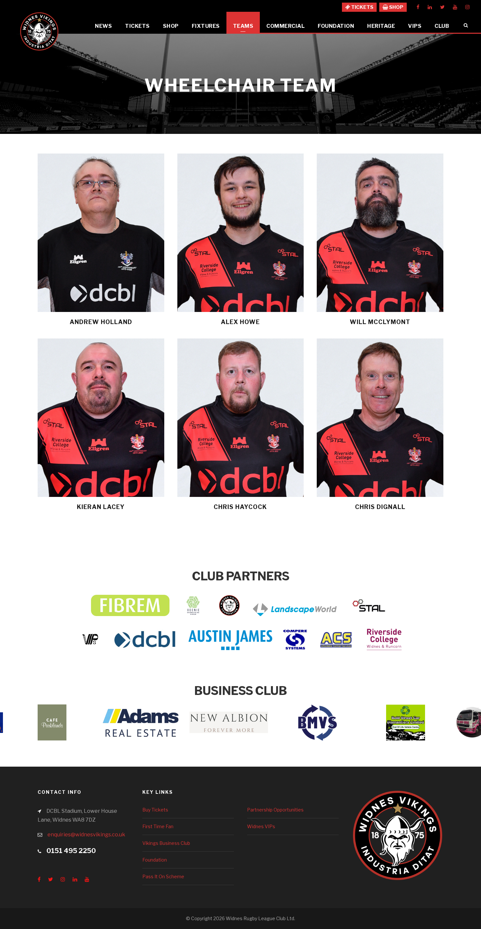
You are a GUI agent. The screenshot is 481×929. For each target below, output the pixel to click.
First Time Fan (157, 826)
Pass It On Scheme (163, 876)
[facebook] (418, 7)
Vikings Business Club (166, 843)
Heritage (381, 26)
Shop (171, 26)
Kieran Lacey (101, 506)
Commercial (285, 26)
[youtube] (455, 7)
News (103, 26)
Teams (243, 26)
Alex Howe (240, 322)
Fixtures (206, 26)
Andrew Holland (101, 322)
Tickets (137, 26)
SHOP (395, 7)
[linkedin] (430, 7)
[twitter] (442, 7)
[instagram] (467, 7)
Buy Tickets (155, 809)
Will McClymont (380, 322)
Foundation (336, 26)
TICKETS (361, 7)
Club (442, 26)
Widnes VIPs (261, 826)
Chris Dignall (380, 506)
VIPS (414, 26)
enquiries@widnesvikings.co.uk (86, 834)
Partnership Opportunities (275, 809)
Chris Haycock (240, 506)
